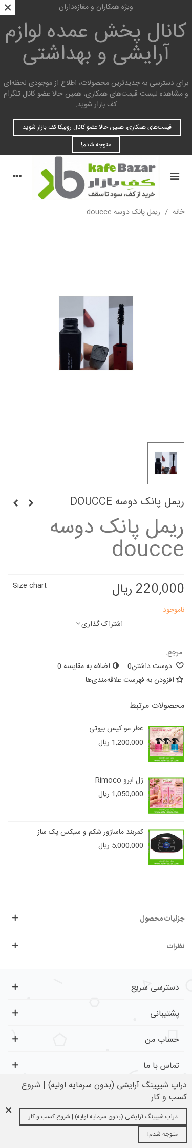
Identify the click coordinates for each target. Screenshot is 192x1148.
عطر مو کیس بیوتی (116, 729)
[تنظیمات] (17, 178)
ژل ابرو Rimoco (119, 780)
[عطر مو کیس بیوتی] (166, 744)
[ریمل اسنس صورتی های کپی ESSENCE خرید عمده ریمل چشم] (30, 504)
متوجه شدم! (96, 145)
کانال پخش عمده (96, 43)
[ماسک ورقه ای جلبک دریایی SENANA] (15, 504)
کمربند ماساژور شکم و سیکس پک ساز (90, 832)
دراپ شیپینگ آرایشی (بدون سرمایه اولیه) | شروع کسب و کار (103, 1117)
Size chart (30, 586)
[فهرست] (174, 178)
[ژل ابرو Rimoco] (166, 795)
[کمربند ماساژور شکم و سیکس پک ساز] (166, 847)
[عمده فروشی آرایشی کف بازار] (96, 177)
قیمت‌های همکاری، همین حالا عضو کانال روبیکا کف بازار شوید (97, 127)
